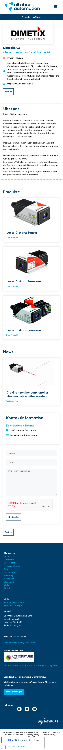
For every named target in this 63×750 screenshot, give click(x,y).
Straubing (9, 581)
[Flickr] (27, 709)
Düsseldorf (10, 562)
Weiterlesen (12, 401)
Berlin (7, 556)
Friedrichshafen (12, 566)
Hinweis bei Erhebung (14, 746)
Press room (33, 732)
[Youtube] (34, 709)
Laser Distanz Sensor (21, 232)
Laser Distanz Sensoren (23, 281)
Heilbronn (9, 578)
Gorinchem (9, 572)
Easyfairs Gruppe (13, 605)
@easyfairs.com (19, 642)
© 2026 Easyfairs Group (14, 732)
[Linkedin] (19, 709)
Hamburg (8, 575)
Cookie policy (49, 734)
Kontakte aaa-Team (14, 602)
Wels (6, 585)
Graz (6, 569)
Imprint (31, 737)
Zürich (7, 588)
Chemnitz (9, 559)
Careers (45, 732)
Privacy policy (32, 734)
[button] (55, 6)
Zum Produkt (12, 237)
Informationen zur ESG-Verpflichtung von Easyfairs (30, 665)
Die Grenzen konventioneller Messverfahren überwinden (27, 394)
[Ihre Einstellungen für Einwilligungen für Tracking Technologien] (5, 747)
